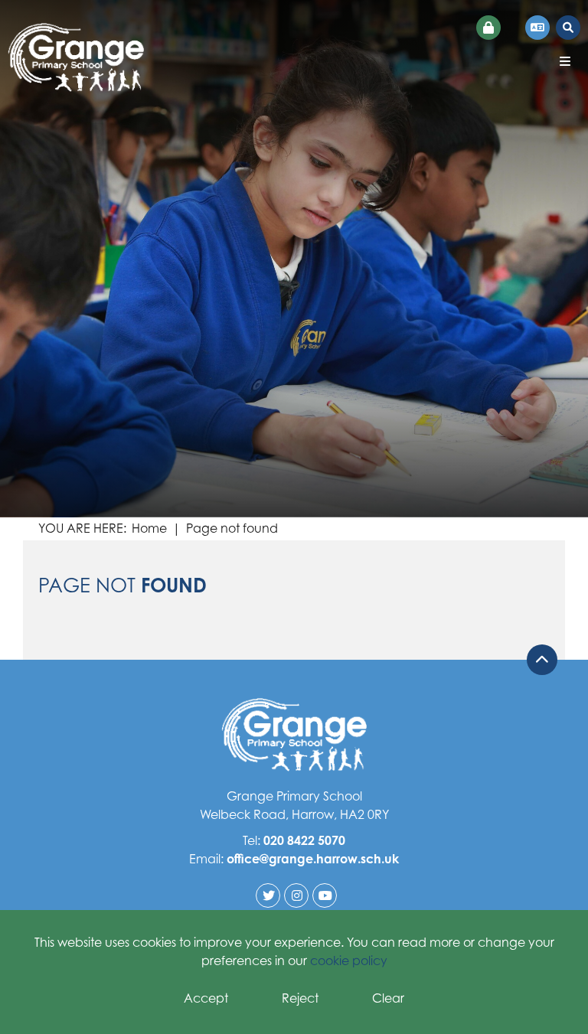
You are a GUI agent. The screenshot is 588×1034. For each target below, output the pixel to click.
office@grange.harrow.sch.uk (313, 858)
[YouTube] (324, 895)
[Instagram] (296, 895)
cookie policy (348, 960)
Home (149, 528)
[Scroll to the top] (542, 659)
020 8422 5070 (304, 840)
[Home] (76, 57)
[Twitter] (268, 895)
